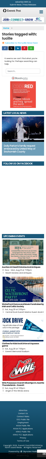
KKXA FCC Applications (23, 428)
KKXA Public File (23, 425)
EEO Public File (23, 419)
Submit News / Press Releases (23, 4)
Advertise (23, 410)
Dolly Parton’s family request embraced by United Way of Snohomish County (19, 148)
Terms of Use (23, 440)
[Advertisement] (23, 19)
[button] (41, 12)
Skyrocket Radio (30, 451)
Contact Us (23, 413)
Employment (23, 422)
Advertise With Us (23, 2)
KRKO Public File (23, 431)
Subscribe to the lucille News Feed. (21, 43)
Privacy (23, 437)
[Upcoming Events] (23, 252)
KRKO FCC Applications (23, 434)
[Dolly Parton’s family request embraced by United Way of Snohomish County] (23, 129)
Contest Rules (23, 416)
